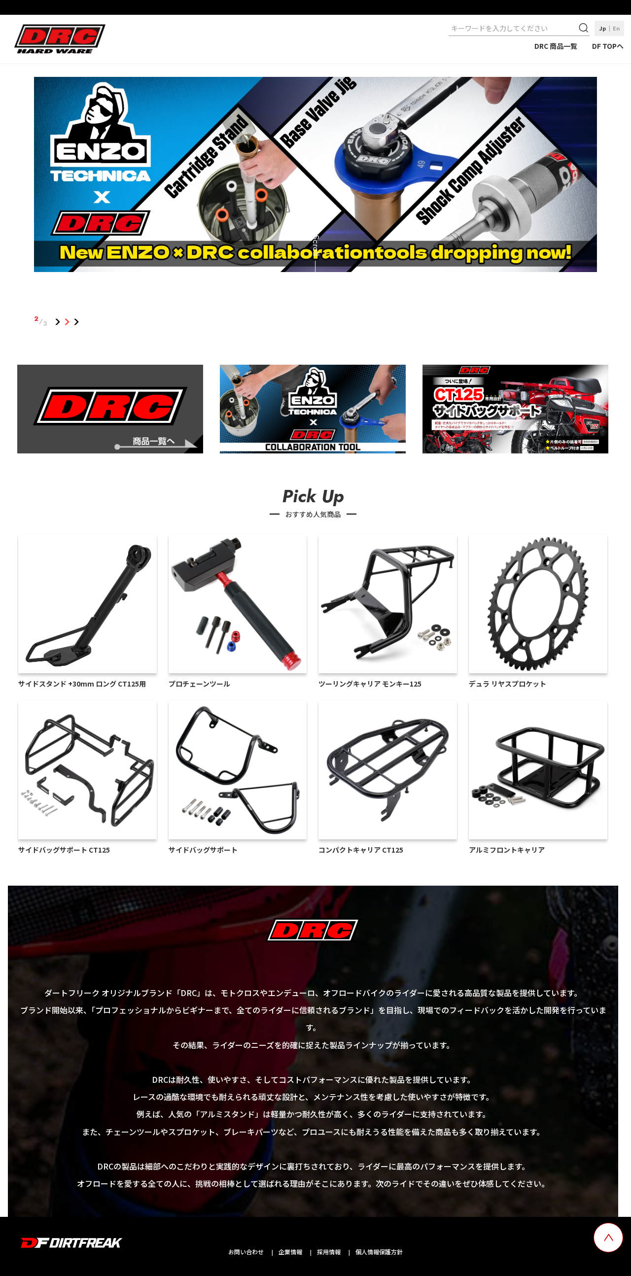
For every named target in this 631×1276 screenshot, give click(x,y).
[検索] (585, 28)
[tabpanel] (315, 176)
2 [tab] (66, 321)
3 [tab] (76, 321)
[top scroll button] (608, 1237)
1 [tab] (57, 321)
